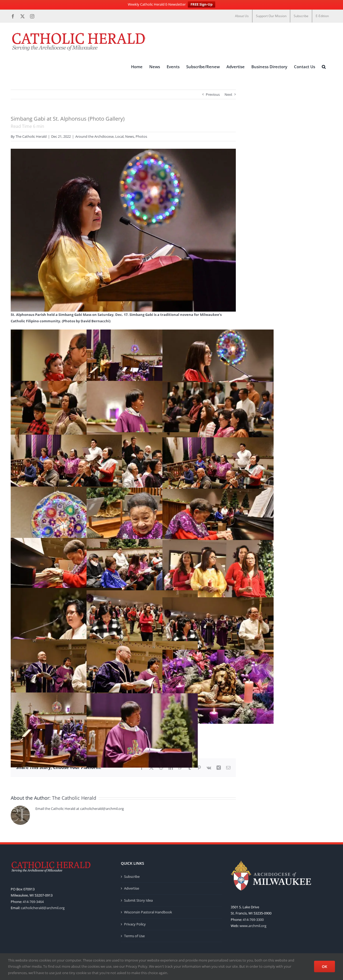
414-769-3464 (33, 901)
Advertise (131, 888)
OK (324, 966)
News (129, 136)
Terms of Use (134, 935)
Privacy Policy (135, 924)
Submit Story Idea (138, 900)
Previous (213, 94)
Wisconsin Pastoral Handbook (148, 912)
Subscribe (132, 876)
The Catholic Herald (31, 136)
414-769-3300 (253, 919)
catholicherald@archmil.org (43, 907)
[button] (324, 66)
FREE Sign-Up (201, 4)
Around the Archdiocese (94, 136)
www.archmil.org (253, 925)
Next (228, 94)
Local (119, 136)
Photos (141, 136)
